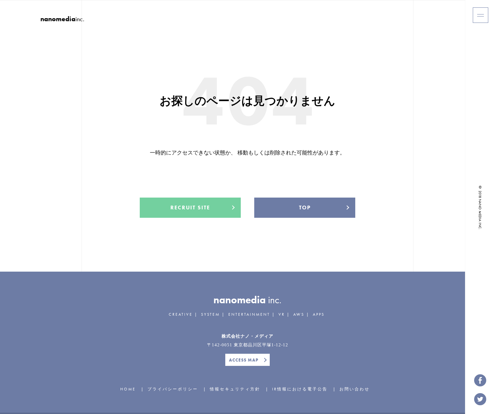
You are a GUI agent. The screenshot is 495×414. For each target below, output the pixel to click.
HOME (128, 389)
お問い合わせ (354, 389)
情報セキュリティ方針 (235, 389)
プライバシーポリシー (172, 389)
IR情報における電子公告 (300, 389)
